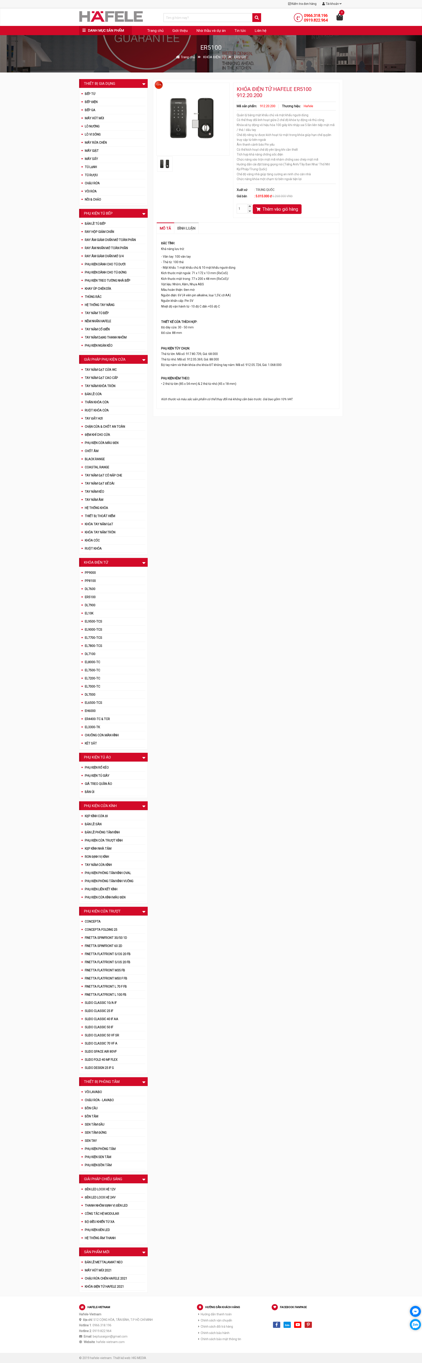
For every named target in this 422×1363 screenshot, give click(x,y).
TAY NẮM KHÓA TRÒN (100, 386)
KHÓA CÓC (92, 540)
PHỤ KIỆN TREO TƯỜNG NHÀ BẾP (107, 280)
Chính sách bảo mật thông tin (221, 1339)
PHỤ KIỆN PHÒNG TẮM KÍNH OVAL (108, 873)
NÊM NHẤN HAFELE (98, 321)
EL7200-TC (92, 678)
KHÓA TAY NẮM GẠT (99, 524)
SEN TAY (91, 1140)
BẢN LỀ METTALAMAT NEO (104, 1262)
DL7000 (90, 694)
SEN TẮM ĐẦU (94, 1124)
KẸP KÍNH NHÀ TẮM (98, 848)
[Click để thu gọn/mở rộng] (144, 83)
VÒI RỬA (91, 191)
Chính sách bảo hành (215, 1333)
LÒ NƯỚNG (92, 126)
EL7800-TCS (93, 646)
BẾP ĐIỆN (91, 102)
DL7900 (90, 605)
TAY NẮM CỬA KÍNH (98, 865)
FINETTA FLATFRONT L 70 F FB (106, 986)
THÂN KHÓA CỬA (97, 402)
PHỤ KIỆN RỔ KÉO (97, 767)
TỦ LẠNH (91, 167)
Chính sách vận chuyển (216, 1320)
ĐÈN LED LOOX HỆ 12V (100, 1189)
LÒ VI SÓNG (93, 134)
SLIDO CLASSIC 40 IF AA (101, 1019)
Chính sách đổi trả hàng (217, 1326)
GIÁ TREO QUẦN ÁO (98, 784)
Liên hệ (260, 30)
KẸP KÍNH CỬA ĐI (96, 816)
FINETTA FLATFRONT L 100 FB (105, 994)
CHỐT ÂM (91, 451)
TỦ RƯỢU (91, 175)
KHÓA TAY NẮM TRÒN (100, 532)
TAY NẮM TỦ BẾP (97, 313)
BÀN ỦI (89, 792)
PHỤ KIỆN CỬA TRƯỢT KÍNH (104, 840)
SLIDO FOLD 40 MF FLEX (101, 1059)
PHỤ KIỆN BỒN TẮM (98, 1165)
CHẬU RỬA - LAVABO (99, 1100)
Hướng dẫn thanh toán (216, 1314)
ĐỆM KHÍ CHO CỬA (97, 434)
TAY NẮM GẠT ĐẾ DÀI (99, 483)
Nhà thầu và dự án (211, 30)
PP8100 (90, 581)
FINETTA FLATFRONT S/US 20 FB (107, 962)
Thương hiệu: (291, 106)
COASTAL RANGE (97, 467)
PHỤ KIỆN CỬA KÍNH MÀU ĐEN (105, 897)
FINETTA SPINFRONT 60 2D (103, 946)
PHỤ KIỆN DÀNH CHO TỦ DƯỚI (105, 264)
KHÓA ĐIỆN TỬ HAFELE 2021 (104, 1286)
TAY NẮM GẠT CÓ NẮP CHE (103, 475)
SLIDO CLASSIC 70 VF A (101, 1043)
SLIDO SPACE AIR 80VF (101, 1051)
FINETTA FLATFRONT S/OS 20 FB (108, 954)
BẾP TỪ (90, 94)
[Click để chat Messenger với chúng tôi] (415, 1311)
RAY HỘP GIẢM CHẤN (99, 232)
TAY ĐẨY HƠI (94, 418)
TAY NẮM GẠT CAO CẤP (101, 378)
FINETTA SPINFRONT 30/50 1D (106, 937)
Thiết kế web (121, 1358)
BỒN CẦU (91, 1108)
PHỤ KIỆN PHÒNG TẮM (100, 1149)
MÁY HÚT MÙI (94, 118)
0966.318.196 (316, 15)
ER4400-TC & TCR (97, 719)
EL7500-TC (92, 670)
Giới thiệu (180, 30)
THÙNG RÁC (93, 297)
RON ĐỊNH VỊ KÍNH (97, 856)
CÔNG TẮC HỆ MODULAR (102, 1213)
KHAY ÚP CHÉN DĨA (98, 288)
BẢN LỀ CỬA (93, 394)
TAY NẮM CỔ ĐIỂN (97, 329)
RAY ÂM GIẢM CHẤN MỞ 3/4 (104, 256)
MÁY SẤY (91, 159)
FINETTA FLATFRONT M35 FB (105, 970)
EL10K (89, 613)
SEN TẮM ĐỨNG (96, 1132)
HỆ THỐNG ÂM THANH (100, 1238)
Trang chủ (155, 30)
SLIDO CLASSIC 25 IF (99, 1011)
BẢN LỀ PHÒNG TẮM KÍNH (102, 832)
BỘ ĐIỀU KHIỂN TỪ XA (100, 1222)
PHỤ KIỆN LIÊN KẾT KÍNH (101, 889)
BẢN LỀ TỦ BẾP (95, 223)
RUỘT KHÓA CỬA (97, 410)
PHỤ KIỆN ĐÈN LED (97, 1230)
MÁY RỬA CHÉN (96, 142)
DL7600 (90, 589)
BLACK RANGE (95, 459)
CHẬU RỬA (92, 183)
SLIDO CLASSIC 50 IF (99, 1027)
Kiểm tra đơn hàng (303, 3)
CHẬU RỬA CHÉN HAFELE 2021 (106, 1278)
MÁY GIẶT (92, 150)
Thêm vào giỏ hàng (279, 209)
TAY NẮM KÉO (94, 491)
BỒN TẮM (91, 1116)
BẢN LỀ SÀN (93, 824)
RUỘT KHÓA (93, 548)
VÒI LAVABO (93, 1092)
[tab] (165, 228)
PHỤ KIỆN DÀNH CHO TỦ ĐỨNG (106, 272)
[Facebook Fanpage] (276, 1325)
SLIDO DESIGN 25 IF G (99, 1068)
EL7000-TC (92, 686)
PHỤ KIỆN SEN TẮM (98, 1157)
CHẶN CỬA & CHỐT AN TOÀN (105, 426)
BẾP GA (90, 110)
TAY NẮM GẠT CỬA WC (101, 369)
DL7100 (90, 654)
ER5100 (90, 597)
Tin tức (240, 30)
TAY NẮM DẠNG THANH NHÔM (106, 337)
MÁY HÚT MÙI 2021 (98, 1270)
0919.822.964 (316, 20)
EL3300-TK (92, 727)
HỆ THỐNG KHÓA (96, 508)
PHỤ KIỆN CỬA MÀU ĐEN (101, 443)
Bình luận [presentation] (186, 228)
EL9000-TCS (93, 629)
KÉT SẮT (91, 743)
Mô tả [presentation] (165, 228)
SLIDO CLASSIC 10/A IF (101, 1003)
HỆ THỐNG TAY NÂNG (100, 305)
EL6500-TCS (93, 702)
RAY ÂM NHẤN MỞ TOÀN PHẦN (106, 248)
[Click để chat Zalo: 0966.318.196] (415, 1324)
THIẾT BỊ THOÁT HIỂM (100, 516)
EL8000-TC (92, 662)
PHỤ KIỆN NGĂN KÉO (99, 345)
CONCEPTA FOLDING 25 (101, 929)
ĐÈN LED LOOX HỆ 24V (100, 1197)
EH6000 (90, 711)
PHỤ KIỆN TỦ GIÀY (97, 775)
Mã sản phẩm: (247, 106)
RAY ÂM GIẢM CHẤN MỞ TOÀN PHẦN (110, 240)
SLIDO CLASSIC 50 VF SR (102, 1035)
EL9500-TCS (93, 621)
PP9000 (90, 572)
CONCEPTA (93, 921)
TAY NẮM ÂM (94, 499)
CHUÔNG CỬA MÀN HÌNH (102, 735)
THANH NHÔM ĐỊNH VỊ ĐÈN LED (106, 1205)
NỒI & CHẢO (93, 199)
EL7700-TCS (93, 637)
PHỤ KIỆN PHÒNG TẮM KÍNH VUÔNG (109, 881)
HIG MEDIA (139, 1358)
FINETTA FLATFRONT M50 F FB (106, 978)
